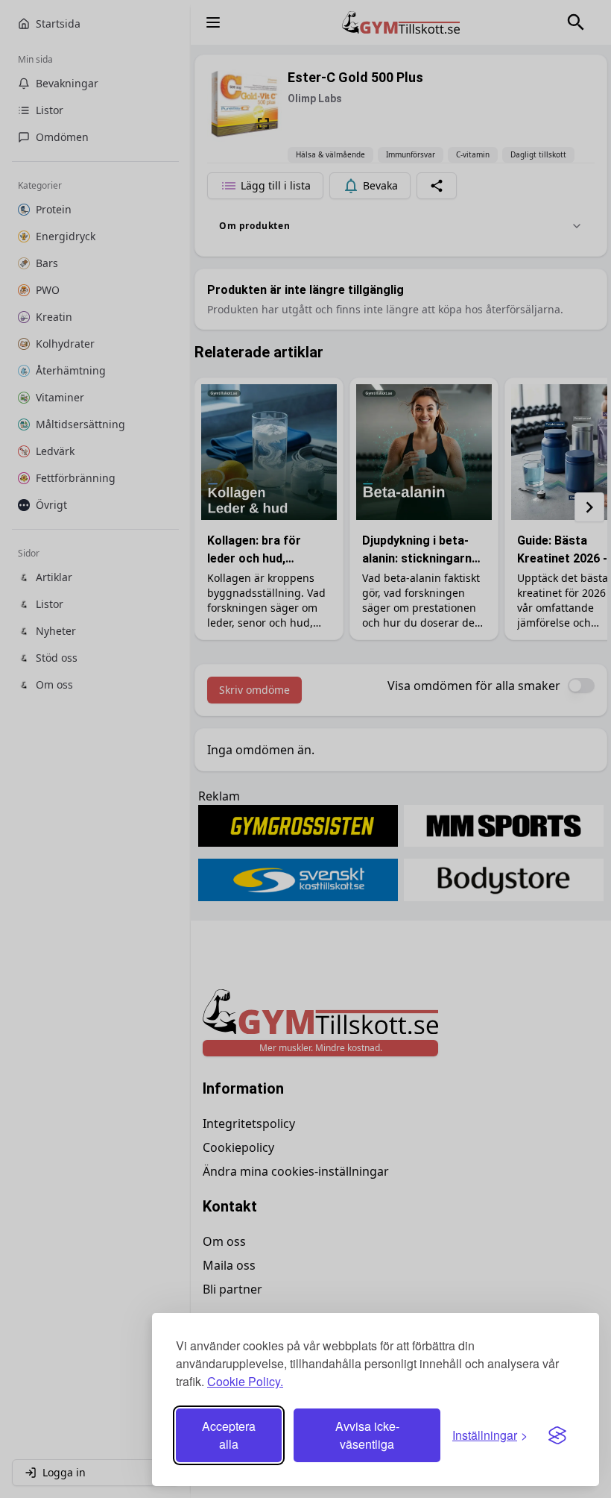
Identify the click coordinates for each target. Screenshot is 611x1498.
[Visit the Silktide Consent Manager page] (557, 1435)
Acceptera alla (229, 1434)
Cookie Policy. (245, 1381)
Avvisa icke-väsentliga (367, 1434)
